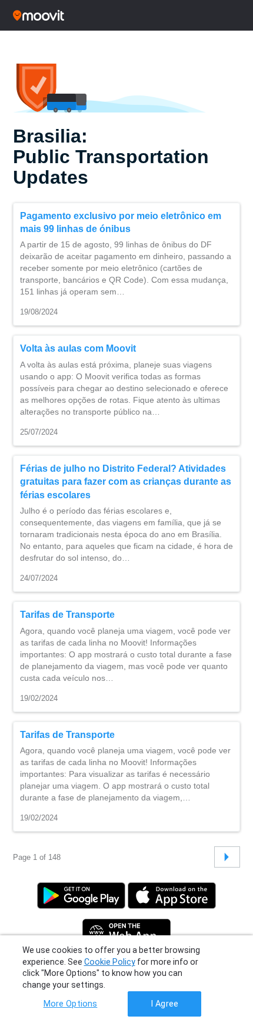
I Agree (164, 1004)
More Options (71, 1004)
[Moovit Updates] (126, 15)
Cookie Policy (109, 962)
